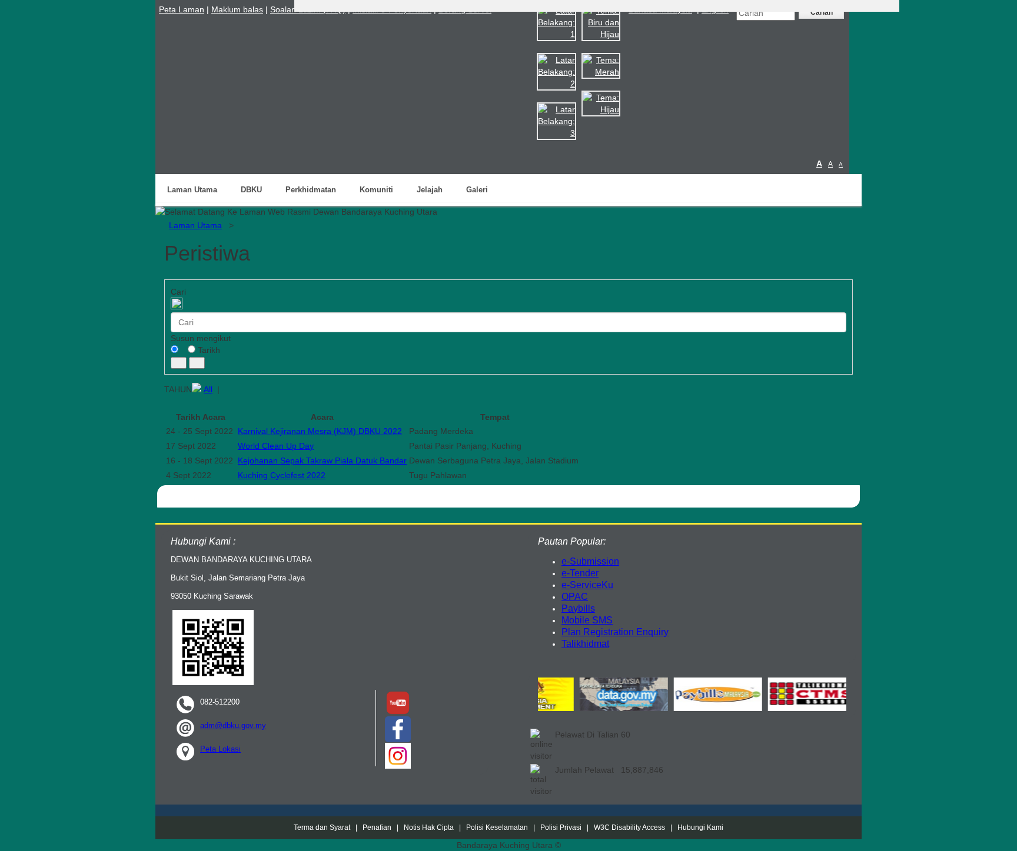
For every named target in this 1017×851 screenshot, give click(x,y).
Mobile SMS (587, 620)
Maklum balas (237, 9)
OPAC (574, 597)
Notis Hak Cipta (430, 827)
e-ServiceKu (587, 585)
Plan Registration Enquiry (615, 632)
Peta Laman (181, 9)
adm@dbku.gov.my (233, 725)
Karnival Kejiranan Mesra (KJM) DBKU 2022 (320, 431)
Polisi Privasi (560, 827)
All (208, 389)
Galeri (477, 189)
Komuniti (376, 189)
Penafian (377, 827)
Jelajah (430, 189)
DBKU (251, 189)
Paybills (578, 608)
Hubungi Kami (700, 827)
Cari (178, 291)
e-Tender (580, 573)
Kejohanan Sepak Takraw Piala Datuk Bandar (322, 460)
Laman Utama (192, 189)
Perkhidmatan (310, 189)
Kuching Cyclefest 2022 (281, 475)
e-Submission (590, 561)
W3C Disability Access (629, 827)
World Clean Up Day (276, 445)
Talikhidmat (585, 644)
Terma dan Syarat (322, 827)
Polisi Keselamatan (497, 827)
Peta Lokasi (220, 749)
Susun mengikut (201, 338)
